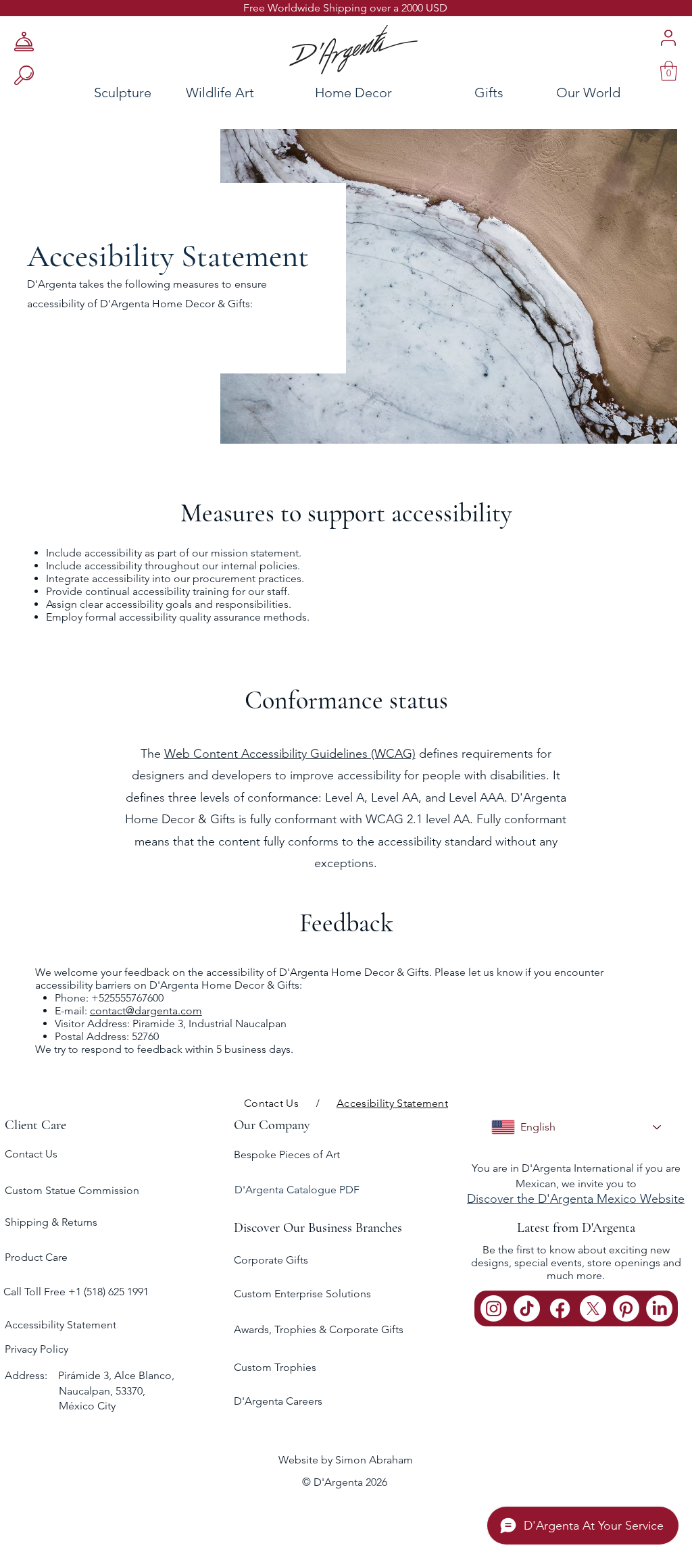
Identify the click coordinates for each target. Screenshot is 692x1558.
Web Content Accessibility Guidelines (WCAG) (290, 753)
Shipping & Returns (51, 1222)
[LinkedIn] (659, 1308)
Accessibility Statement (60, 1324)
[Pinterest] (626, 1308)
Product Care (36, 1257)
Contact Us (31, 1153)
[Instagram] (493, 1308)
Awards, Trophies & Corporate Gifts (318, 1329)
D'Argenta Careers (278, 1401)
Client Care (35, 1125)
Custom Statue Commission (72, 1190)
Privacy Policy (36, 1349)
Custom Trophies (275, 1367)
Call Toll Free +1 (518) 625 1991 (77, 1291)
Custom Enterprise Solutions (302, 1293)
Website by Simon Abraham (345, 1459)
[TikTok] (527, 1308)
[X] (593, 1308)
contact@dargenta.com (146, 1010)
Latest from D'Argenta (576, 1228)
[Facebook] (560, 1308)
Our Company (272, 1125)
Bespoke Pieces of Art (287, 1154)
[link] (668, 71)
